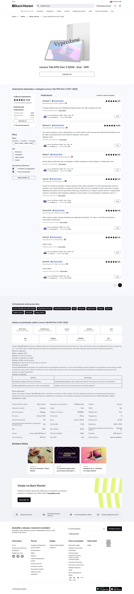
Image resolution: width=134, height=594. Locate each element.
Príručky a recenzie (37, 566)
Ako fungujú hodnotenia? (22, 125)
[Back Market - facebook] (18, 556)
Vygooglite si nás (53, 493)
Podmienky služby (74, 545)
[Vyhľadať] (38, 5)
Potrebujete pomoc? (104, 6)
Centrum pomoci (36, 563)
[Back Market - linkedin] (13, 556)
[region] (67, 461)
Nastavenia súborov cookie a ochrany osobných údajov (75, 557)
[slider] (13, 143)
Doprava (33, 556)
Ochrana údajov (73, 553)
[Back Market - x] (22, 556)
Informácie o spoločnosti (76, 565)
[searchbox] (67, 6)
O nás (14, 545)
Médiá (89, 545)
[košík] (120, 6)
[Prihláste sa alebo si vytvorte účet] (115, 6)
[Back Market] (22, 6)
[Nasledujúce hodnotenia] (120, 285)
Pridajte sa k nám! (17, 553)
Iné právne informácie (75, 562)
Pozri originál (62, 110)
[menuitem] (40, 11)
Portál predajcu (35, 550)
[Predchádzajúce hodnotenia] (115, 285)
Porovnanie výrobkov (37, 569)
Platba (33, 553)
